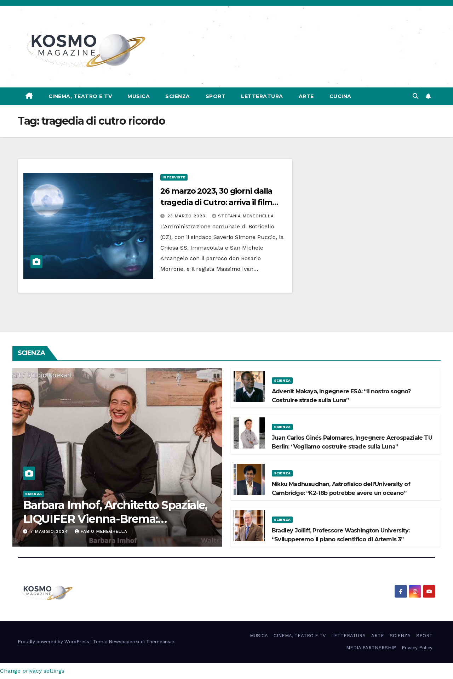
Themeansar (160, 641)
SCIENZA (177, 96)
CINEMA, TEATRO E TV (80, 96)
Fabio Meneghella (104, 531)
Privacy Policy (417, 647)
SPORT (216, 96)
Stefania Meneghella (246, 215)
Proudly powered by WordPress (54, 641)
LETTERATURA (262, 96)
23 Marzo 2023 (187, 215)
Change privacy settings (32, 670)
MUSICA (138, 96)
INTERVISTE (173, 177)
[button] (415, 96)
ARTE (306, 96)
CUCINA (340, 96)
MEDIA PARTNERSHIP (371, 647)
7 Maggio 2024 (50, 531)
